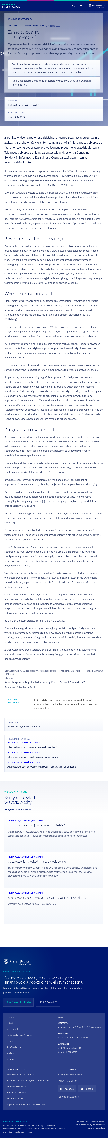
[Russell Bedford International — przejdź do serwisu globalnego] (96, 6)
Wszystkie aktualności (16, 809)
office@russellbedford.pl (18, 1002)
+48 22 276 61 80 (47, 1002)
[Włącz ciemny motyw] (73, 6)
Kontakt (11, 1059)
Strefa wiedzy (14, 1047)
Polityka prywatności (68, 1096)
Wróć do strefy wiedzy (20, 18)
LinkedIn (88, 1088)
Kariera (10, 1053)
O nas (10, 1022)
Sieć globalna (13, 1028)
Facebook (69, 1088)
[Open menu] (81, 6)
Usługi (10, 1041)
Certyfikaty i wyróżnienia (19, 1035)
